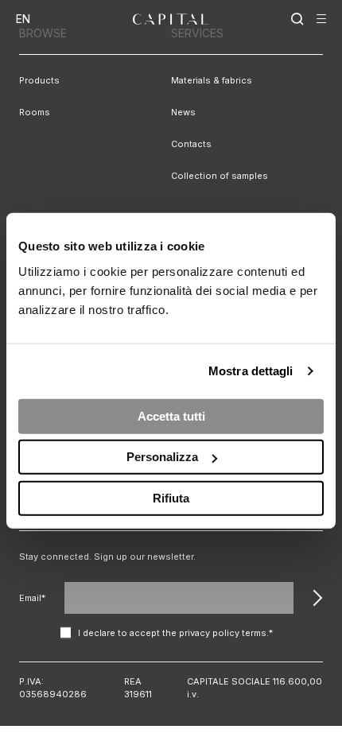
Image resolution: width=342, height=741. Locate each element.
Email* (32, 597)
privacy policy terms (222, 632)
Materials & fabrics (211, 80)
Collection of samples (219, 175)
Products (39, 80)
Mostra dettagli (250, 371)
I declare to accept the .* (175, 632)
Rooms (34, 112)
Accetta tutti (171, 415)
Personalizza (162, 457)
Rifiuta (171, 497)
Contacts (191, 143)
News (183, 112)
